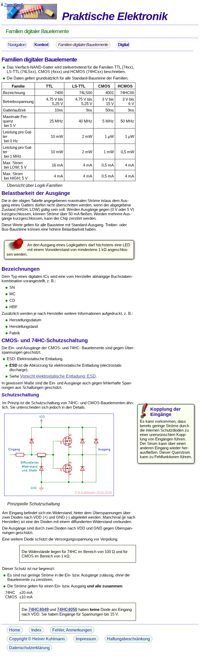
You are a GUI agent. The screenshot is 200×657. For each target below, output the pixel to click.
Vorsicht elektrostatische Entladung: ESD (58, 376)
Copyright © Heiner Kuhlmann (37, 639)
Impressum (86, 639)
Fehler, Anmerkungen (72, 630)
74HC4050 (67, 609)
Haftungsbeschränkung (128, 639)
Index (36, 630)
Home (14, 630)
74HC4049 (38, 609)
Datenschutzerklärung (29, 648)
